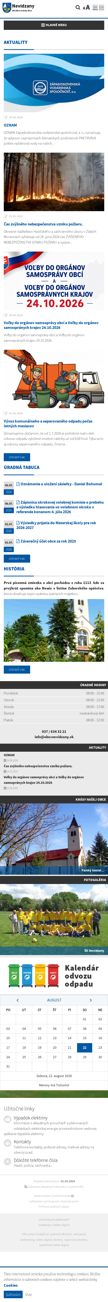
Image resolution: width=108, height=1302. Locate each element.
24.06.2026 (16, 117)
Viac (28, 1294)
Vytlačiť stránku (61, 1196)
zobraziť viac (17, 457)
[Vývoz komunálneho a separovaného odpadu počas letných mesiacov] (54, 379)
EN (101, 7)
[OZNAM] (54, 83)
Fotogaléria (95, 879)
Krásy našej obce (91, 799)
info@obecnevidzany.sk (54, 737)
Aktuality (97, 747)
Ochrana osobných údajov (54, 1206)
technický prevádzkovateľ (54, 1219)
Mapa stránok (42, 1196)
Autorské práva (70, 1201)
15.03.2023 (16, 216)
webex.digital (61, 1225)
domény (58, 1239)
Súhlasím (13, 1294)
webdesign (44, 1225)
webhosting (27, 1239)
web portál (79, 1234)
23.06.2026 (16, 413)
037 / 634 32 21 (54, 731)
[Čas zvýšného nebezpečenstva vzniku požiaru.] (54, 182)
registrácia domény (75, 1239)
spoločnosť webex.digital (54, 1245)
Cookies (11, 1285)
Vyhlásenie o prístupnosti (44, 1201)
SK (95, 7)
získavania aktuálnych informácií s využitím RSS (55, 1187)
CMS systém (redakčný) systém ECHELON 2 (47, 1234)
